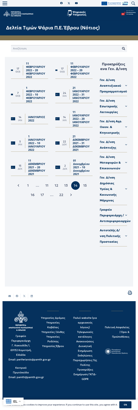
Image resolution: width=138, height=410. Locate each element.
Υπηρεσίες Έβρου (53, 346)
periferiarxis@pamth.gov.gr (34, 359)
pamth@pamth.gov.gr (30, 377)
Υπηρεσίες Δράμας (53, 317)
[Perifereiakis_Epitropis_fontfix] (127, 13)
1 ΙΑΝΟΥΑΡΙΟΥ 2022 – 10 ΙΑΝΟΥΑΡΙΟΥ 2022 (36, 143)
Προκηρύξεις (85, 369)
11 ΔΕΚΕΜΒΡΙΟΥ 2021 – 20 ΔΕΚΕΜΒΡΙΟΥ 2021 (36, 167)
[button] (133, 3)
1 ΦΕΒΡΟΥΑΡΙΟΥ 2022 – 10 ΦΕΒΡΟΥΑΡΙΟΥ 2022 (35, 94)
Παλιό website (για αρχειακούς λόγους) (85, 322)
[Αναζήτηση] (123, 49)
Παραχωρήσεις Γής (85, 360)
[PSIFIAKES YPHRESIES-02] (77, 13)
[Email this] (9, 296)
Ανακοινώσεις (85, 341)
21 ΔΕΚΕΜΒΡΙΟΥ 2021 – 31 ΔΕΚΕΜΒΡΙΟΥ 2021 (81, 143)
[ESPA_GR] (114, 3)
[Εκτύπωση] (130, 293)
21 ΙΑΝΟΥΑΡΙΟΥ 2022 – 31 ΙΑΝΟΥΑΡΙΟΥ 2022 (81, 94)
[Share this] (17, 296)
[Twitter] (69, 3)
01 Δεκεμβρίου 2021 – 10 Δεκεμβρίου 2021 (81, 167)
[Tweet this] (24, 296)
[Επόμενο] (70, 195)
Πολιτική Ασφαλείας (117, 327)
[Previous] (18, 185)
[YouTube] (76, 3)
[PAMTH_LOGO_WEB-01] (18, 13)
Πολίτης (85, 364)
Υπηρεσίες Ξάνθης (52, 332)
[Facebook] (61, 3)
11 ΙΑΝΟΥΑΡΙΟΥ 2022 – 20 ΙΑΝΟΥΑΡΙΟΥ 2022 (81, 118)
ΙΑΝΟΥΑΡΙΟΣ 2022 (36, 118)
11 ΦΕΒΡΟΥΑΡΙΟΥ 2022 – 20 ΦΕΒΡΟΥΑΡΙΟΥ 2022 (35, 70)
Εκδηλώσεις (85, 355)
